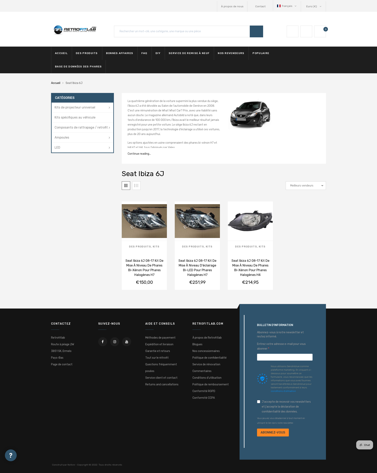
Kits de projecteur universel (75, 107)
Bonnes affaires (119, 53)
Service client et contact (161, 377)
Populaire (261, 53)
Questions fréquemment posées (161, 368)
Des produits (87, 53)
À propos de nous (232, 6)
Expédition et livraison (159, 344)
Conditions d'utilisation (206, 377)
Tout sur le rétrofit (157, 357)
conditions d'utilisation (283, 391)
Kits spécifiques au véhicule (75, 117)
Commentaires (201, 371)
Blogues (197, 344)
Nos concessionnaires (206, 351)
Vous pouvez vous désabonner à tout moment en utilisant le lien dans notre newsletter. (281, 420)
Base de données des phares (78, 66)
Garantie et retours (157, 351)
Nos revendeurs (231, 53)
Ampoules (62, 137)
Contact (260, 6)
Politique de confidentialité (209, 357)
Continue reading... (139, 153)
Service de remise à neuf (189, 53)
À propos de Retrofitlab (207, 337)
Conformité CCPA (203, 398)
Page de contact (61, 364)
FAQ (144, 53)
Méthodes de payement (160, 337)
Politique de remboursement (210, 384)
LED (57, 147)
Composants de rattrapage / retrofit (81, 127)
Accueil (61, 53)
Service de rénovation (206, 364)
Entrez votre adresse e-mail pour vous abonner (281, 346)
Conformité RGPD (203, 391)
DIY (158, 53)
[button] (287, 6)
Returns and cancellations (161, 384)
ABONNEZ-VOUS (273, 432)
